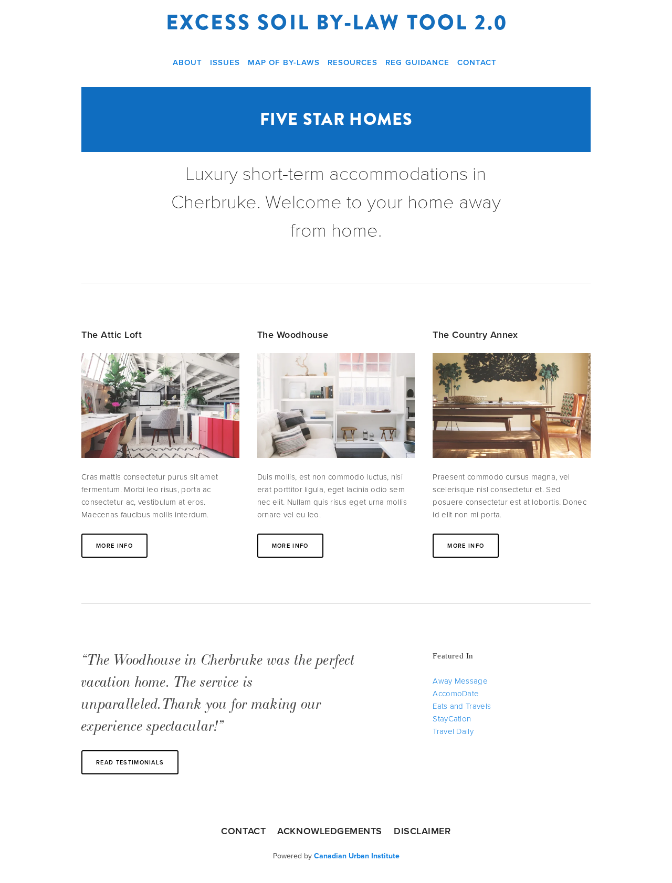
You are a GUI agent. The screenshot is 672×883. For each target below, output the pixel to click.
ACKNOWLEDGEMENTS (329, 830)
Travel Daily (453, 731)
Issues (225, 62)
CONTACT (243, 830)
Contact (477, 62)
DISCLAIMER (422, 830)
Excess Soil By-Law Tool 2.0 (337, 22)
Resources (352, 62)
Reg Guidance (417, 62)
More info (114, 545)
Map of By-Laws (284, 62)
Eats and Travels (462, 705)
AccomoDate (456, 693)
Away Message (460, 680)
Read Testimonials (130, 762)
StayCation (452, 718)
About (187, 62)
